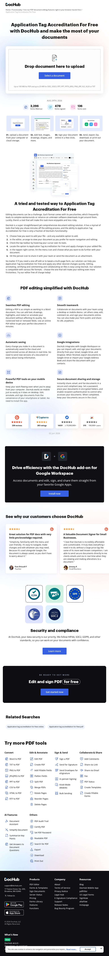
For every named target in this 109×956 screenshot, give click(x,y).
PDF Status (89, 781)
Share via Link (91, 764)
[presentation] (54, 70)
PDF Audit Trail (41, 821)
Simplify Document (19, 830)
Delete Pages (40, 804)
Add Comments (91, 759)
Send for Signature (68, 764)
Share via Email (91, 770)
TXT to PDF (14, 764)
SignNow (83, 898)
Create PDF (39, 764)
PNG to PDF (15, 770)
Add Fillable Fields (43, 770)
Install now (54, 493)
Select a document (54, 75)
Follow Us (11, 895)
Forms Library (36, 901)
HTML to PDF (15, 793)
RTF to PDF (14, 798)
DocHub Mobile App (88, 887)
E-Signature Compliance (65, 898)
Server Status (36, 894)
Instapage (84, 905)
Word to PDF (15, 759)
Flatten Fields (40, 776)
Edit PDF (38, 759)
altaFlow (83, 901)
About (57, 884)
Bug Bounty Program (64, 908)
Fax (86, 776)
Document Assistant (14, 823)
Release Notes (61, 905)
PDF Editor (34, 884)
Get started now (54, 692)
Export (37, 849)
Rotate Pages (40, 793)
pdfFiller (83, 891)
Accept (88, 949)
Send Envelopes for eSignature (68, 772)
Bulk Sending (65, 793)
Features (34, 905)
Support (58, 901)
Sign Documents (37, 891)
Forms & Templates (39, 887)
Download (39, 855)
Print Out (38, 861)
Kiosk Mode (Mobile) (64, 786)
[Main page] (13, 5)
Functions (34, 908)
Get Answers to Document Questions (17, 847)
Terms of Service (62, 887)
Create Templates (92, 787)
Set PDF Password (42, 832)
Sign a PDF (64, 759)
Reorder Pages (41, 798)
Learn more (54, 651)
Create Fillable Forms (91, 794)
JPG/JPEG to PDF (17, 776)
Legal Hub (59, 894)
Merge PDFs (40, 787)
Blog (81, 884)
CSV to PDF (15, 787)
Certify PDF (39, 827)
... (71, 949)
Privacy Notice (61, 891)
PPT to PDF (14, 781)
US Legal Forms (86, 894)
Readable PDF (41, 838)
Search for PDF (41, 844)
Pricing (33, 898)
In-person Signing (67, 779)
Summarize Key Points (17, 837)
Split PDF (38, 781)
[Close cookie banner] (101, 948)
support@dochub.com (13, 886)
